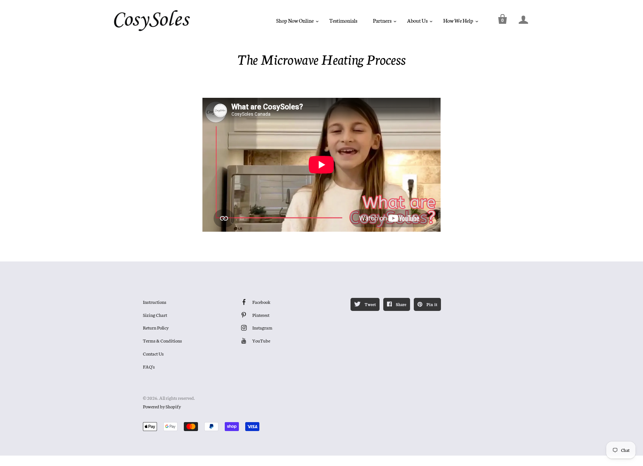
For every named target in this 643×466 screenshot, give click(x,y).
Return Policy (156, 327)
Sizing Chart (155, 315)
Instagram (262, 327)
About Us (417, 20)
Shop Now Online (295, 20)
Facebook (261, 302)
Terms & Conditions (162, 340)
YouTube (261, 340)
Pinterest (260, 315)
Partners (382, 20)
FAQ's (149, 366)
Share (400, 304)
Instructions (154, 302)
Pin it (431, 304)
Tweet (370, 304)
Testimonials (343, 20)
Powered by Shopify (162, 406)
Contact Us (153, 353)
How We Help (458, 20)
